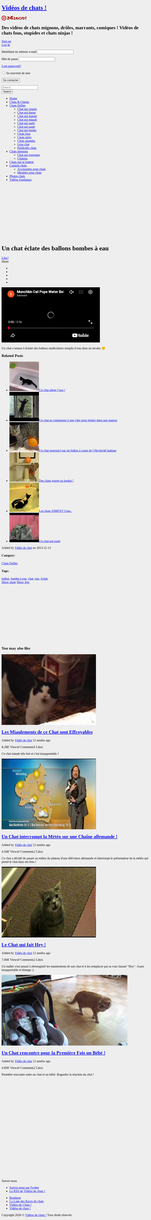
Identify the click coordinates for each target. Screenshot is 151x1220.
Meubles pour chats (29, 172)
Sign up (6, 41)
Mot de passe (10, 59)
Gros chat (23, 144)
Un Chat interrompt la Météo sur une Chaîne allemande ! (59, 836)
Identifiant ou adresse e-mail (19, 51)
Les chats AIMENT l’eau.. (55, 511)
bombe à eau (19, 578)
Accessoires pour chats (31, 169)
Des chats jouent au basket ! (56, 480)
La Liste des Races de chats (26, 1201)
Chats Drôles (17, 105)
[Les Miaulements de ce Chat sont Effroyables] (49, 723)
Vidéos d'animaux (20, 179)
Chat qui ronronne (28, 155)
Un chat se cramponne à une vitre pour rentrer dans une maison (78, 420)
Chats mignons (18, 151)
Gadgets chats (18, 165)
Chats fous (23, 133)
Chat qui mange (27, 116)
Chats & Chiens (19, 102)
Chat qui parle (26, 123)
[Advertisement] (76, 212)
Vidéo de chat (23, 547)
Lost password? (11, 66)
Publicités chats (26, 148)
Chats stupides (26, 140)
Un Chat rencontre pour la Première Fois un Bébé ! (53, 1052)
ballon (5, 578)
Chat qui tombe (26, 130)
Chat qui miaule (27, 119)
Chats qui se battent (21, 162)
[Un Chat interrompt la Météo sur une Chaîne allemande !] (49, 828)
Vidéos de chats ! (24, 7)
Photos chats (17, 176)
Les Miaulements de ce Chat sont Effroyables (47, 732)
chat (30, 578)
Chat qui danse (26, 112)
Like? (5, 258)
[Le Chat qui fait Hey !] (49, 936)
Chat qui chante (27, 109)
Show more (9, 582)
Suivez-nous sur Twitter (24, 1187)
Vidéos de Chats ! (20, 1204)
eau (37, 578)
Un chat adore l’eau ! (52, 390)
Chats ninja (24, 137)
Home (13, 98)
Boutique (15, 1197)
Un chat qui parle (49, 541)
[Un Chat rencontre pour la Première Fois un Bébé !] (64, 1044)
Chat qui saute (26, 126)
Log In (6, 45)
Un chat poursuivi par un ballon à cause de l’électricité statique (77, 450)
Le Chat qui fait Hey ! (24, 944)
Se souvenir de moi (18, 73)
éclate (44, 578)
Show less (23, 582)
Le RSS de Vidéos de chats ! (27, 1191)
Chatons (22, 158)
